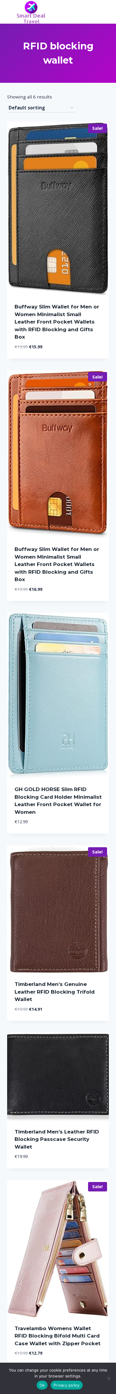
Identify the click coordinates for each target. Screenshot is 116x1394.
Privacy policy (67, 1385)
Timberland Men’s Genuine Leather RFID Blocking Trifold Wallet (55, 991)
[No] (109, 1378)
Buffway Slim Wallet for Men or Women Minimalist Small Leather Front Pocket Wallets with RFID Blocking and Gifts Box (57, 322)
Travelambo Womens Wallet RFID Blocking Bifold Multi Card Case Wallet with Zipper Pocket (58, 1335)
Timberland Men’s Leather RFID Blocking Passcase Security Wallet (57, 1139)
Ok (42, 1385)
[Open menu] (103, 12)
